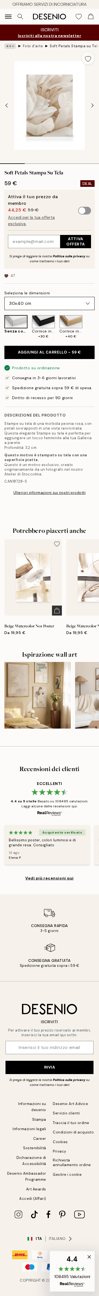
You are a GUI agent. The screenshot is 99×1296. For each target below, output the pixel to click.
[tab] (12, 161)
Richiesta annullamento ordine (72, 1162)
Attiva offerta (75, 241)
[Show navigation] (8, 16)
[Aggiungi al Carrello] (57, 611)
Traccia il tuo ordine (71, 1122)
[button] (72, 1271)
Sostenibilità (34, 1148)
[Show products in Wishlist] (79, 16)
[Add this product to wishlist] (88, 58)
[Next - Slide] (92, 105)
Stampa (39, 1119)
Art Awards (36, 1189)
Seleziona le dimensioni (27, 292)
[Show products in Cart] (91, 16)
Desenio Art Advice (70, 1103)
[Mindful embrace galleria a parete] (37, 695)
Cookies (60, 1142)
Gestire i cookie (67, 1174)
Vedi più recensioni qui (49, 878)
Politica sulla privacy (69, 256)
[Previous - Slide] (6, 105)
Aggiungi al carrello (49, 352)
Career (39, 1138)
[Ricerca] (20, 16)
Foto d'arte (33, 46)
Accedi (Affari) (32, 1198)
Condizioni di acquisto (73, 1132)
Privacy (59, 1151)
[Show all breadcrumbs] (10, 46)
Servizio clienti (66, 1113)
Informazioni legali (29, 1129)
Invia (49, 1067)
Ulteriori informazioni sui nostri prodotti (49, 492)
